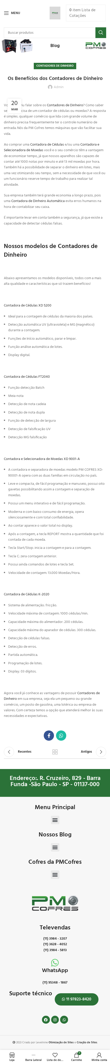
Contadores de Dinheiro (55, 65)
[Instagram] (55, 1020)
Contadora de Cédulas (47, 145)
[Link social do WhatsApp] (61, 735)
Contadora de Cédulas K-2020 (26, 594)
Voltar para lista (55, 752)
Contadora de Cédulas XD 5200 (27, 306)
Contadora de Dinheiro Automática (38, 201)
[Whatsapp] (64, 1020)
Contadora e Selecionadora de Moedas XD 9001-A (42, 459)
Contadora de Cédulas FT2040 (27, 377)
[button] (55, 820)
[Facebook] (46, 1020)
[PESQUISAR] (100, 32)
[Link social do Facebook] (49, 735)
